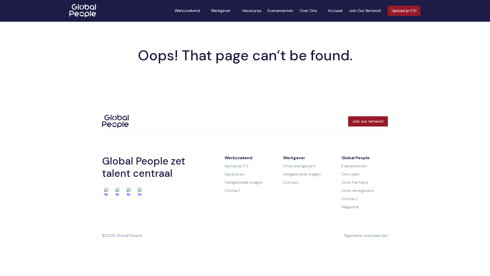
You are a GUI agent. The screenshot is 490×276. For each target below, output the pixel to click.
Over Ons (308, 10)
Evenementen (280, 10)
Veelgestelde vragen (244, 182)
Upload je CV (237, 166)
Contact (232, 190)
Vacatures (251, 10)
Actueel (335, 10)
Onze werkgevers (299, 166)
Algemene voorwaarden (366, 235)
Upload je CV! (404, 10)
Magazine (350, 207)
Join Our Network (365, 10)
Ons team (350, 174)
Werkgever (221, 10)
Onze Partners (354, 182)
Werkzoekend (187, 10)
